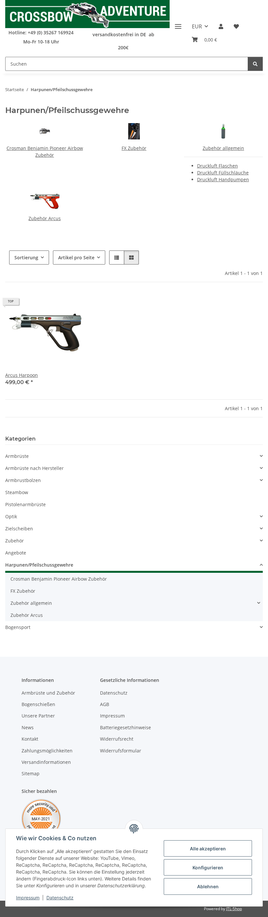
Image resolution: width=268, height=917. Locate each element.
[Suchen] (255, 64)
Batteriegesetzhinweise (125, 727)
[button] (220, 26)
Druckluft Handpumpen (223, 179)
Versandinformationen (46, 762)
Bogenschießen (38, 704)
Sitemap (31, 773)
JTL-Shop (234, 908)
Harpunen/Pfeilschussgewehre (39, 565)
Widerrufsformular (120, 751)
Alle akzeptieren (208, 848)
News (28, 727)
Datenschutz (60, 897)
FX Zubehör (134, 148)
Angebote (15, 553)
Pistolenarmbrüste (25, 504)
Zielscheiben (19, 528)
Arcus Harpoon (21, 375)
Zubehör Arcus (44, 218)
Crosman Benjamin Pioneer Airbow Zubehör (58, 579)
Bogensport (17, 627)
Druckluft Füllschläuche (223, 172)
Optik (11, 516)
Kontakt (30, 739)
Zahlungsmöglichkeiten (47, 751)
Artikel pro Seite (76, 257)
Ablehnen (208, 886)
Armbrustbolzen (23, 480)
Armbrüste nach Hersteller (34, 468)
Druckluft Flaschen (217, 166)
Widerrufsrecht (116, 739)
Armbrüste (17, 456)
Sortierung (26, 257)
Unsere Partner (38, 716)
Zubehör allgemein (223, 148)
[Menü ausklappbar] (178, 24)
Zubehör (14, 541)
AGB (104, 704)
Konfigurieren (208, 867)
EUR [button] (197, 26)
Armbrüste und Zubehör (48, 693)
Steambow (16, 492)
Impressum (28, 897)
